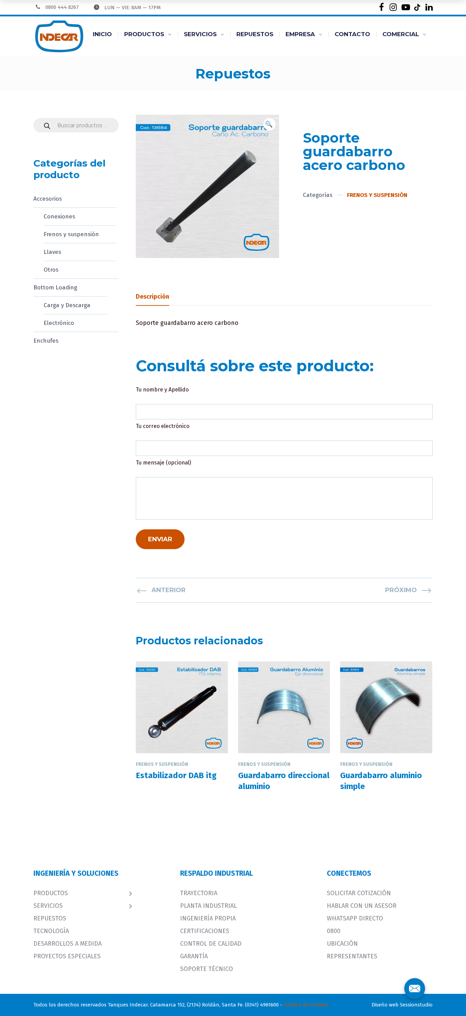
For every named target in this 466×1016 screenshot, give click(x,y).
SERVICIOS (200, 34)
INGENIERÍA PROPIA (208, 918)
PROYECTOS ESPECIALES (67, 956)
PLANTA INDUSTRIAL (208, 906)
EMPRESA (300, 34)
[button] (269, 124)
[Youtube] (405, 7)
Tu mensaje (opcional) (163, 462)
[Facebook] (381, 7)
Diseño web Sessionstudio (402, 1005)
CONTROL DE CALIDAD (211, 943)
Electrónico (59, 323)
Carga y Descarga (67, 305)
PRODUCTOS (144, 34)
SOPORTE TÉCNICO (206, 969)
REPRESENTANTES (352, 956)
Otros (51, 269)
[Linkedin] (429, 7)
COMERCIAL (400, 34)
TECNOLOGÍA (51, 931)
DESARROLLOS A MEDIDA (67, 943)
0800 (333, 931)
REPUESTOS (254, 34)
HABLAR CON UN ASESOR (361, 906)
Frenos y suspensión (71, 234)
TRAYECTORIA (198, 893)
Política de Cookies (305, 1005)
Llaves (52, 252)
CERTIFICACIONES (204, 931)
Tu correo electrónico (162, 426)
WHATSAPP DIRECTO (355, 918)
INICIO (102, 34)
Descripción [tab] (152, 296)
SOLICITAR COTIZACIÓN (359, 893)
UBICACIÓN (342, 943)
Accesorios (47, 198)
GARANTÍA (194, 956)
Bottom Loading (55, 287)
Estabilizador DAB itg (176, 775)
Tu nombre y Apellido (162, 389)
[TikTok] (417, 7)
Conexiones (59, 216)
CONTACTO (352, 34)
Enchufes (45, 340)
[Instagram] (393, 7)
